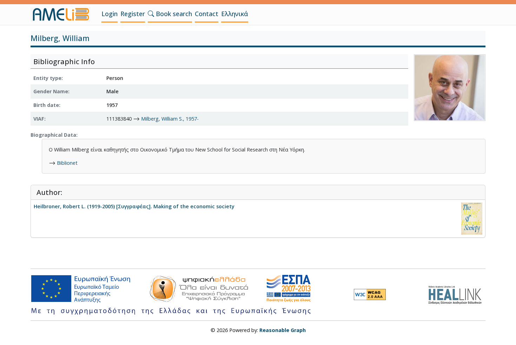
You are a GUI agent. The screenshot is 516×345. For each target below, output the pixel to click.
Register (132, 13)
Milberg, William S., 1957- (170, 118)
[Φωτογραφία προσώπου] (449, 86)
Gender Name (50, 91)
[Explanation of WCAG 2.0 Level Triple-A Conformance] (370, 294)
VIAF (38, 118)
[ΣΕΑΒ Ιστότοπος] (456, 294)
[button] (151, 13)
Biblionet (67, 163)
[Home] (63, 14)
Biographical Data (53, 134)
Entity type (47, 78)
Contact (206, 13)
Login (109, 13)
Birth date (46, 105)
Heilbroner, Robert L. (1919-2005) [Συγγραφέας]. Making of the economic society (134, 206)
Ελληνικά (234, 13)
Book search (173, 13)
